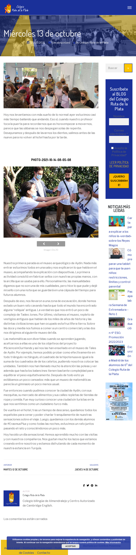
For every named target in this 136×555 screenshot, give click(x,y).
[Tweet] (88, 485)
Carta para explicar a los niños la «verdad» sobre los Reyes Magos (120, 231)
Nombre (119, 116)
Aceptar (70, 546)
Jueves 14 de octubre (86, 469)
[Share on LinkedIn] (96, 485)
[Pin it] (92, 485)
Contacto (43, 552)
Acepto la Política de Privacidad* (119, 151)
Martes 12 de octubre (16, 469)
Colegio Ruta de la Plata (94, 42)
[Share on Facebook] (84, 485)
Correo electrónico (119, 132)
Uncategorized (61, 42)
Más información (113, 542)
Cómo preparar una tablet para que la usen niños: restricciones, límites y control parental (120, 268)
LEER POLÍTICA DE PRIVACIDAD (119, 164)
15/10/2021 (38, 42)
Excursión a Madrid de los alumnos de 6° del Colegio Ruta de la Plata (120, 360)
